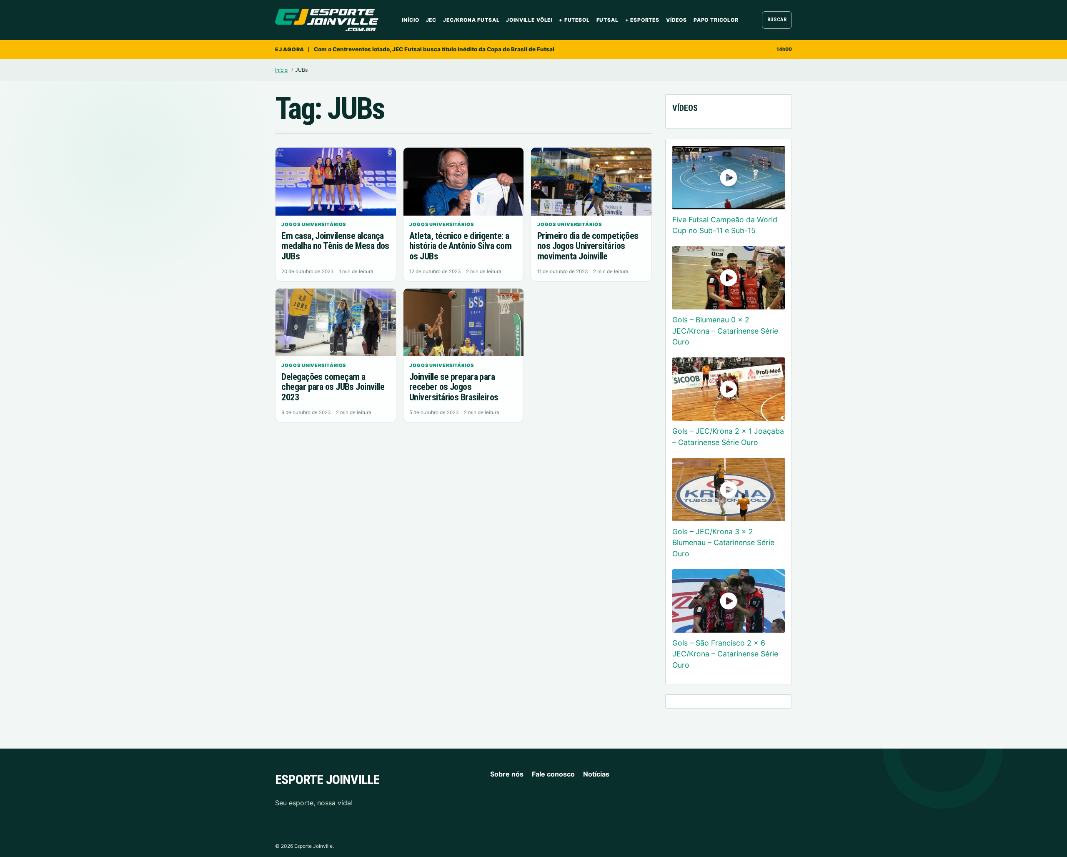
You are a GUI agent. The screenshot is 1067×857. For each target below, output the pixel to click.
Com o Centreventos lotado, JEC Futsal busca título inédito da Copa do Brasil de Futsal (434, 49)
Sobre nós (506, 774)
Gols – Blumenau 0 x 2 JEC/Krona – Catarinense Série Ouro (725, 330)
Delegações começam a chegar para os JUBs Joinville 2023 (332, 387)
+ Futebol (574, 20)
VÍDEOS (676, 20)
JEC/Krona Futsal (471, 20)
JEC (431, 20)
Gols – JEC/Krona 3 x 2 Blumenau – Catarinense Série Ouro (723, 542)
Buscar (777, 20)
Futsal (607, 20)
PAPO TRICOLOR (716, 20)
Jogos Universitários (313, 224)
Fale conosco (553, 774)
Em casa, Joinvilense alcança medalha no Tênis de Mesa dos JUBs (335, 246)
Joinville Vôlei (529, 20)
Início (410, 20)
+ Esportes (642, 20)
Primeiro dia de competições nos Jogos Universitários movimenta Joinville (588, 246)
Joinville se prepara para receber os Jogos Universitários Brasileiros (453, 387)
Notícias (596, 774)
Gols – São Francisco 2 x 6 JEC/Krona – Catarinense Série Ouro (725, 653)
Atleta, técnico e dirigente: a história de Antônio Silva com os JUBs (460, 246)
